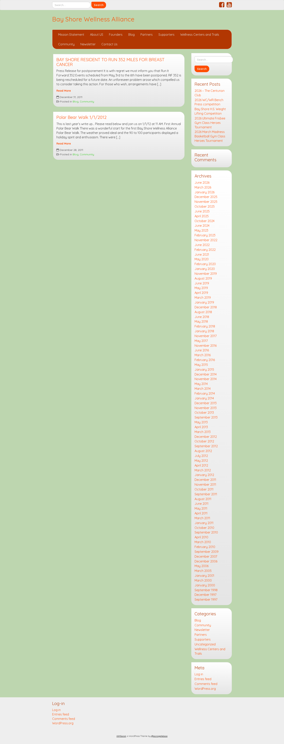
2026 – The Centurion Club (209, 93)
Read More (63, 90)
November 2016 (206, 345)
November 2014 (206, 379)
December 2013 (206, 403)
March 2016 (203, 355)
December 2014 (206, 374)
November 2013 (206, 408)
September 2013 (206, 417)
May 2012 (201, 460)
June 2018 (202, 317)
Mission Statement (71, 34)
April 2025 (202, 216)
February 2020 (205, 264)
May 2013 (201, 422)
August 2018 (203, 312)
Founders (115, 34)
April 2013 (201, 427)
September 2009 (207, 552)
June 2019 (202, 283)
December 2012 (206, 437)
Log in (199, 674)
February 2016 (205, 360)
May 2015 (201, 365)
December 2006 (206, 561)
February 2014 (205, 393)
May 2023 (201, 230)
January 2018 (204, 331)
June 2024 (202, 225)
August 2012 (203, 451)
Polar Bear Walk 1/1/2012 (81, 117)
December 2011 (205, 480)
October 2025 (205, 206)
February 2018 (205, 326)
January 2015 (204, 369)
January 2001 (204, 575)
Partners (146, 34)
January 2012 (204, 475)
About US (96, 34)
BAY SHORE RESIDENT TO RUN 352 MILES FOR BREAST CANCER (110, 62)
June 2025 (202, 211)
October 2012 (204, 441)
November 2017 (206, 336)
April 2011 (201, 513)
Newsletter (88, 44)
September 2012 (206, 446)
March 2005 (203, 571)
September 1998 (206, 590)
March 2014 (203, 389)
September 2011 (206, 494)
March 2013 (203, 432)
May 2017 (201, 341)
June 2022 (202, 245)
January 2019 (204, 302)
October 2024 (204, 221)
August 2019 (203, 278)
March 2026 (203, 187)
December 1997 (205, 595)
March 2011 (202, 518)
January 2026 (204, 192)
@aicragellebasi (159, 736)
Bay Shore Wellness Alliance (93, 19)
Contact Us (109, 44)
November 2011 (205, 484)
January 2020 (205, 269)
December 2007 (206, 556)
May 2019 (201, 288)
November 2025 (206, 202)
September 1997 (206, 599)
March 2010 (203, 542)
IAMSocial (121, 736)
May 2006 (201, 566)
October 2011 (204, 489)
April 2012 (201, 465)
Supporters (166, 34)
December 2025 (206, 197)
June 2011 (201, 504)
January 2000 (205, 585)
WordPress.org (205, 689)
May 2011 (201, 508)
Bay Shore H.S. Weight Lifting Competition (210, 111)
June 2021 (202, 254)
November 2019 (206, 274)
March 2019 (203, 297)
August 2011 (203, 499)
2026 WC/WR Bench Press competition (209, 102)
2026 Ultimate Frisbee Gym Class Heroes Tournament (210, 122)
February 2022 (205, 250)
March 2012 (203, 470)
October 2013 (204, 412)
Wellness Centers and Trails (199, 34)
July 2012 (201, 456)
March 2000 (203, 580)
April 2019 (201, 293)
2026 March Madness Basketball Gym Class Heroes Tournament (210, 136)
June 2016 (202, 350)
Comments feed (206, 684)
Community (66, 44)
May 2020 (202, 259)
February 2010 (205, 547)
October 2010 (204, 528)
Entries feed (203, 679)
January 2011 (204, 523)
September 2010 (206, 532)
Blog (131, 34)
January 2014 (204, 398)
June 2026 (202, 182)
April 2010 (201, 537)
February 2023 (205, 235)
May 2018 (201, 321)
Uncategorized (205, 644)
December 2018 (206, 307)
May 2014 (201, 384)
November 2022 (206, 240)
